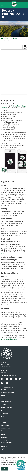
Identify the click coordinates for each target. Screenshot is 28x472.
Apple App (16, 106)
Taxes (2, 431)
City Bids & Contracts (6, 407)
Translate (4, 446)
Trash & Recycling (5, 428)
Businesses (4, 399)
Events (3, 434)
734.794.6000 (4, 371)
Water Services (5, 425)
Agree (4, 469)
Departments (4, 413)
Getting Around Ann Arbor (7, 392)
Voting (2, 416)
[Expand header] (2, 5)
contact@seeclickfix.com (9, 339)
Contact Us (3, 372)
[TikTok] (7, 379)
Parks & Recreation (6, 389)
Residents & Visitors (7, 387)
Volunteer (3, 395)
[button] (14, 161)
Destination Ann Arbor (6, 442)
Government (4, 411)
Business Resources (6, 401)
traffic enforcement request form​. (11, 254)
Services (3, 422)
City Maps (3, 404)
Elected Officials (5, 419)
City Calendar (4, 437)
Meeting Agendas (5, 440)
